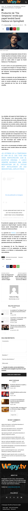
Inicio (2, 6)
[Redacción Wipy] (2, 25)
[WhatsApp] (18, 28)
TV (5, 6)
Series (3, 259)
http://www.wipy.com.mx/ (14, 298)
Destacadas (20, 257)
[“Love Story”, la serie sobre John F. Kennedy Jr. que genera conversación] (5, 319)
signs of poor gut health (6, 433)
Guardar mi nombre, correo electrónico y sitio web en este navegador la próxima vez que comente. (13, 368)
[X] (11, 28)
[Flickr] (14, 497)
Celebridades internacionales (11, 257)
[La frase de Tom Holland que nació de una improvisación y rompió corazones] (5, 401)
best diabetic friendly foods (7, 445)
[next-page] (5, 333)
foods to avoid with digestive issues (9, 450)
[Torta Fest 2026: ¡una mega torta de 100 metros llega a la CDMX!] (5, 409)
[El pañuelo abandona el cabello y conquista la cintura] (5, 386)
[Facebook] (7, 28)
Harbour (13, 232)
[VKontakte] (21, 497)
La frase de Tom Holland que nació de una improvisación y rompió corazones (17, 401)
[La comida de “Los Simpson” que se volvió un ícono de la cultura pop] (5, 312)
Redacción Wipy (8, 25)
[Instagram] (17, 497)
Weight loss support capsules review (9, 454)
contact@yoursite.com (14, 487)
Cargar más (13, 414)
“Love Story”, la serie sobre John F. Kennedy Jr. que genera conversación (18, 319)
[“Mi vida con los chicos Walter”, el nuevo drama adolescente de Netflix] (5, 327)
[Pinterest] (14, 28)
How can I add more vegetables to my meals (11, 441)
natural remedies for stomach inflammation (11, 437)
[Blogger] (6, 497)
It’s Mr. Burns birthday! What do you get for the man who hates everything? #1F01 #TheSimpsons (14, 213)
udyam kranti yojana (6, 424)
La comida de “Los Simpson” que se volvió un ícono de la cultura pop (18, 312)
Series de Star (8, 259)
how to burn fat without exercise (8, 428)
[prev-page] (2, 333)
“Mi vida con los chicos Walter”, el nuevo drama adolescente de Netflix (18, 327)
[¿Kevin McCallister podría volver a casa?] (5, 394)
